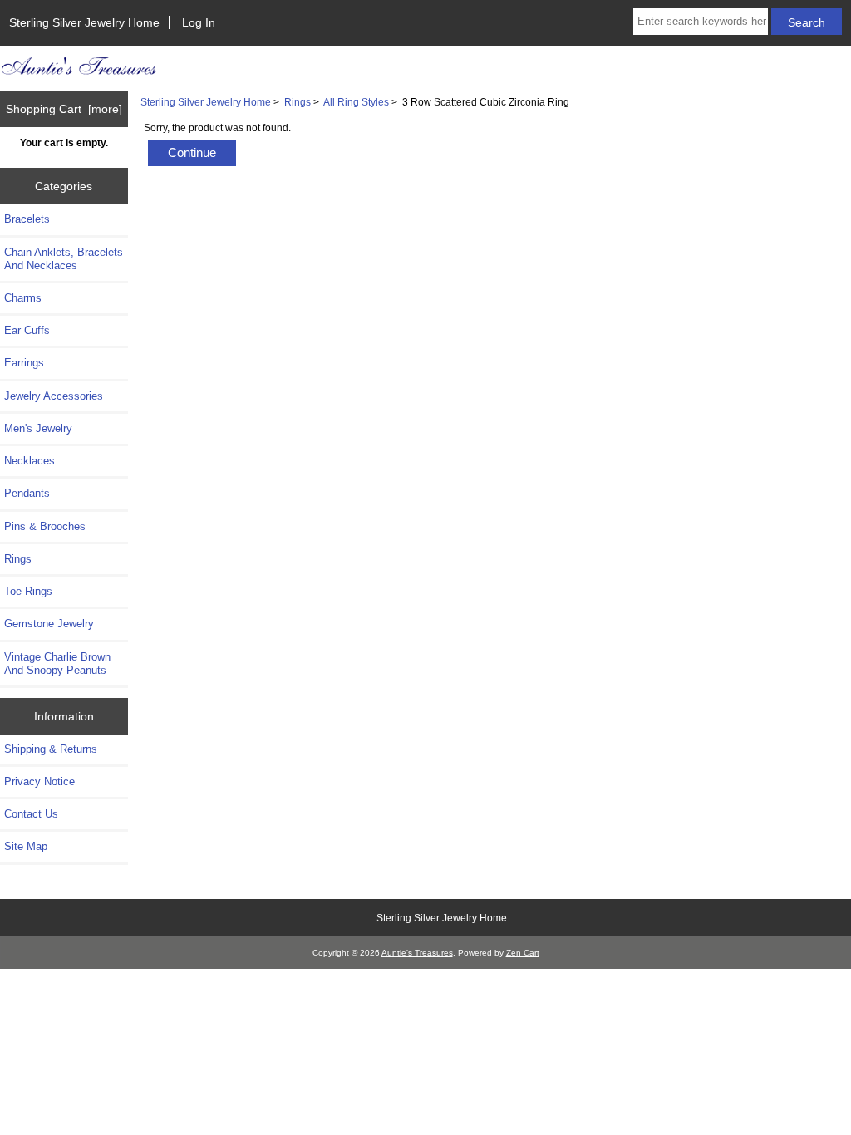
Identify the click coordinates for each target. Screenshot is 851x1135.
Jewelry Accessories (53, 396)
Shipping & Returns (50, 749)
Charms (23, 298)
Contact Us (31, 814)
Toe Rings (28, 591)
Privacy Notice (39, 781)
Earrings (24, 362)
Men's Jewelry (38, 428)
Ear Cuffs (27, 330)
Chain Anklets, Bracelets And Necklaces (63, 259)
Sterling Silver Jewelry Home (84, 22)
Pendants (27, 493)
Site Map (25, 846)
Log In (198, 22)
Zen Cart (522, 952)
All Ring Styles (356, 101)
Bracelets (27, 219)
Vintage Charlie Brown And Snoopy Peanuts (57, 663)
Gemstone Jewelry (49, 623)
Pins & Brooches (45, 526)
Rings (297, 101)
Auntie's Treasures (417, 952)
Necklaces (29, 460)
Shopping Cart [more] (64, 108)
